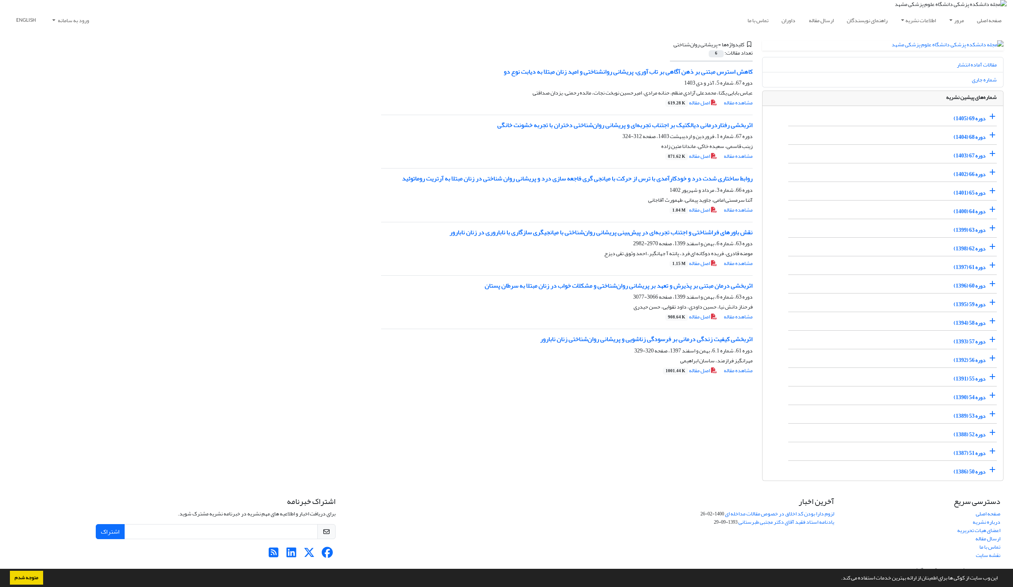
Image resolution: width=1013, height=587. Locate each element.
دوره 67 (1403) (970, 155)
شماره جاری (984, 79)
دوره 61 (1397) (970, 267)
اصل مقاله (689, 102)
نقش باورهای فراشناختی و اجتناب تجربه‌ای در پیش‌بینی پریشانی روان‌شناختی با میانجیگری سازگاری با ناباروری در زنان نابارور (601, 232)
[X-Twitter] (309, 554)
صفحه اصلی (989, 20)
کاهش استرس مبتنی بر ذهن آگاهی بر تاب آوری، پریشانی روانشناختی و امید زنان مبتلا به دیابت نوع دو (628, 72)
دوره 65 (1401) (970, 192)
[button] (839, 579)
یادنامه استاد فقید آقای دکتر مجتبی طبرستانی (786, 522)
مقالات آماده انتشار (977, 64)
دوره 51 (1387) (970, 453)
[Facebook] (327, 554)
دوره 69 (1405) (970, 118)
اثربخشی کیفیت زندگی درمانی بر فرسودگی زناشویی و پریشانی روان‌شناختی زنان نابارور (646, 339)
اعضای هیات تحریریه (978, 530)
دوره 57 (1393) (970, 341)
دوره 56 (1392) (970, 360)
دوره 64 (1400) (970, 211)
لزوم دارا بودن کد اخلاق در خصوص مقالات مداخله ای (779, 513)
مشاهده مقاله (738, 102)
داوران (788, 20)
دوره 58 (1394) (970, 323)
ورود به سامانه (73, 20)
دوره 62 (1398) (970, 248)
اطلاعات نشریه (920, 20)
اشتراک (110, 532)
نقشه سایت (988, 555)
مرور (959, 20)
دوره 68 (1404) (970, 137)
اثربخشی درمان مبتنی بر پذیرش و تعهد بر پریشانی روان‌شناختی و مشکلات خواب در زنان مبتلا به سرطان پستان (619, 286)
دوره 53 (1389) (970, 416)
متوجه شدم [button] (26, 577)
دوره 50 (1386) (970, 471)
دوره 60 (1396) (970, 285)
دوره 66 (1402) (970, 174)
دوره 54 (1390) (970, 397)
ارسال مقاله (821, 20)
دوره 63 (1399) (970, 230)
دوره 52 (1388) (970, 434)
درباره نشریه (986, 522)
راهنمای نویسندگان (867, 20)
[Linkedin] (291, 554)
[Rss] (273, 554)
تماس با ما (757, 20)
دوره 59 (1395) (970, 304)
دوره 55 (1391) (970, 378)
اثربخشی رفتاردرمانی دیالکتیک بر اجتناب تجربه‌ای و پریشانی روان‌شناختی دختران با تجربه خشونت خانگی (625, 125)
